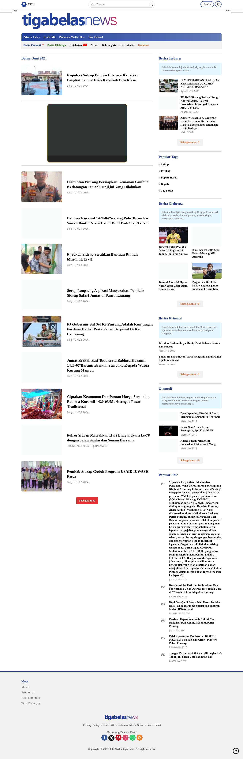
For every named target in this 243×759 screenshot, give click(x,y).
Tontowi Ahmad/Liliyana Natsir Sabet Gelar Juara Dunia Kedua (173, 286)
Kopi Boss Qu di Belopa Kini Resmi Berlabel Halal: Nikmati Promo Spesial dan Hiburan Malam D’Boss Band (194, 606)
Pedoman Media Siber (72, 37)
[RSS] (139, 738)
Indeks (207, 4)
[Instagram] (125, 738)
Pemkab (165, 171)
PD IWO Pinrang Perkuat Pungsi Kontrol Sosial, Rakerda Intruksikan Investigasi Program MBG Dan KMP (200, 102)
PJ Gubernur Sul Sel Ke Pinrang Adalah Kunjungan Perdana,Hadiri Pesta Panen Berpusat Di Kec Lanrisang (110, 329)
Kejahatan (76, 45)
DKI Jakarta (127, 45)
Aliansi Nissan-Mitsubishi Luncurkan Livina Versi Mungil (199, 442)
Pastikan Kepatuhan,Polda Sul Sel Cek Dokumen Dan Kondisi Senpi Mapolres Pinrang (191, 623)
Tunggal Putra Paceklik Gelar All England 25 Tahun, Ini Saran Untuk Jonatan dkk (173, 251)
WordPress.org (30, 703)
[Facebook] (104, 738)
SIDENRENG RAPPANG (79, 446)
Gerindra (143, 45)
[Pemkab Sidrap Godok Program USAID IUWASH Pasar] (41, 476)
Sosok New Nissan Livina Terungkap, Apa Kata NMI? (197, 429)
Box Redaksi (96, 37)
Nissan (94, 45)
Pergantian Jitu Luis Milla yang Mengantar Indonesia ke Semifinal (205, 285)
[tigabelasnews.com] (70, 21)
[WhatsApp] (132, 738)
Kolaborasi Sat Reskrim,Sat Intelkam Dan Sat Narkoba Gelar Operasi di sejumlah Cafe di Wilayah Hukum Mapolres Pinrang (195, 589)
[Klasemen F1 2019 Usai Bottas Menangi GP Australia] (207, 236)
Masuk (25, 687)
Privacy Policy (31, 37)
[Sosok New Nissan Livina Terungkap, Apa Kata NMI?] (168, 431)
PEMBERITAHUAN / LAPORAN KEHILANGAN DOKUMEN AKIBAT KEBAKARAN (200, 83)
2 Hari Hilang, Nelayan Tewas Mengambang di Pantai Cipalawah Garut (190, 358)
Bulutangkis (109, 45)
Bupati (165, 184)
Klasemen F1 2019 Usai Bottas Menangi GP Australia (205, 253)
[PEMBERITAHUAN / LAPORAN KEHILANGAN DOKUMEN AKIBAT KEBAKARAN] (168, 86)
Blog (69, 85)
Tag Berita (167, 190)
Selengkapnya (87, 500)
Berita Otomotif (32, 45)
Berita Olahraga (56, 45)
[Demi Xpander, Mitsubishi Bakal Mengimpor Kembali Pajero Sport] (168, 416)
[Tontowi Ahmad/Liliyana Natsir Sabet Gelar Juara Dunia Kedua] (173, 271)
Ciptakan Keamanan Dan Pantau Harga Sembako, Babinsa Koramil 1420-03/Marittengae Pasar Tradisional (108, 401)
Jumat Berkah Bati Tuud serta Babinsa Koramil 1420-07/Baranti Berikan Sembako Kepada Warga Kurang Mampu (108, 365)
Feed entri (27, 692)
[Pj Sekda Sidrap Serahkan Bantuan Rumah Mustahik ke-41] (41, 259)
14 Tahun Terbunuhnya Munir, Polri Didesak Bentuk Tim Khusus (189, 345)
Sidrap (165, 164)
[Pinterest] (118, 738)
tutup (15, 10)
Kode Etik (49, 37)
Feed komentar (30, 698)
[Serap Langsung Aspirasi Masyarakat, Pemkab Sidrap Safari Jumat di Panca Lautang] (41, 295)
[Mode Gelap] (218, 4)
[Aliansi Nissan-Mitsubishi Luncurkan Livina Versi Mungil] (168, 445)
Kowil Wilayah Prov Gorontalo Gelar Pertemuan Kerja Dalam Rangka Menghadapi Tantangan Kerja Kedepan (199, 123)
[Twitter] (111, 738)
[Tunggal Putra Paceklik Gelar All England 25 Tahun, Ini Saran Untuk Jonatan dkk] (173, 235)
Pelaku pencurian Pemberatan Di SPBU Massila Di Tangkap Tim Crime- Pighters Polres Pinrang (193, 640)
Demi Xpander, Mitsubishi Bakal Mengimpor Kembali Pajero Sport (200, 415)
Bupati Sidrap (169, 177)
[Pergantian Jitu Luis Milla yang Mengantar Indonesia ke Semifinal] (207, 271)
